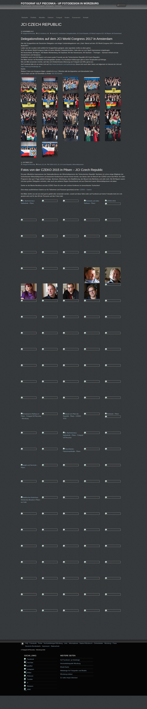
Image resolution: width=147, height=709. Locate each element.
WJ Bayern (108, 33)
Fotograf (59, 17)
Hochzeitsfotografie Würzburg (70, 663)
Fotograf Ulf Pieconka (29, 33)
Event (39, 164)
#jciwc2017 (55, 33)
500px (29, 672)
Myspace (30, 686)
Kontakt (85, 17)
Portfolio (33, 17)
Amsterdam (62, 33)
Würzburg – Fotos (110, 643)
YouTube (30, 662)
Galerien (50, 17)
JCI (39, 33)
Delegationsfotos (71, 33)
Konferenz (44, 33)
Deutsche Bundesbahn (33, 646)
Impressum (46, 646)
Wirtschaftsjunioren (78, 164)
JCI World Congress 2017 (96, 33)
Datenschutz (55, 646)
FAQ (26, 643)
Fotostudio (33, 643)
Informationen (73, 643)
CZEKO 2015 (53, 164)
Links (65, 643)
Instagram (30, 669)
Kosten (67, 17)
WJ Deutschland (116, 33)
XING (29, 689)
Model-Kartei (64, 667)
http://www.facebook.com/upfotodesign (62, 64)
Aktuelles (42, 17)
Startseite (24, 17)
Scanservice (76, 17)
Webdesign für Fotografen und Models (73, 670)
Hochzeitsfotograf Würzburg (53, 643)
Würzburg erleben (66, 674)
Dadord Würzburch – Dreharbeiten (91, 643)
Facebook (30, 659)
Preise (40, 643)
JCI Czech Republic (83, 33)
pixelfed (29, 666)
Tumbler (30, 679)
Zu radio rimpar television (69, 678)
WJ (48, 33)
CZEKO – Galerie (86, 189)
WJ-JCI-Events (57, 73)
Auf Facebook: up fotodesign (70, 660)
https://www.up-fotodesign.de (31, 66)
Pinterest (30, 676)
